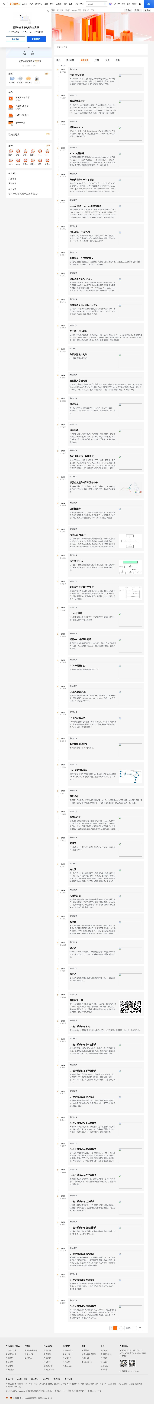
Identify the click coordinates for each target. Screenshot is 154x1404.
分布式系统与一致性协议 (82, 456)
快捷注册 (15, 39)
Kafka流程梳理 (77, 153)
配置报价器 (48, 1365)
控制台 (134, 4)
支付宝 (125, 1383)
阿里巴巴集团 (11, 1383)
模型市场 (28, 1358)
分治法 (73, 948)
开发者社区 (67, 1358)
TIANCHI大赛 (76, 10)
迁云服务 (104, 1358)
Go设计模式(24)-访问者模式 (83, 1149)
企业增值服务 (106, 1354)
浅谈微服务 (75, 509)
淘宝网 (20, 1383)
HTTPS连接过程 (78, 718)
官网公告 (104, 1362)
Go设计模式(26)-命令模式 (82, 1097)
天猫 (35, 1383)
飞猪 (82, 1383)
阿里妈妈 (75, 1383)
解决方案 (38, 4)
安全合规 (9, 1365)
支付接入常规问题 (78, 381)
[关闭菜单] (4, 4)
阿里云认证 (67, 1365)
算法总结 (74, 796)
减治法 (73, 922)
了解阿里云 (79, 4)
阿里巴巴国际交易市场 (57, 1383)
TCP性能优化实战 (78, 744)
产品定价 (47, 1362)
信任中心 (104, 1369)
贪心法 (73, 869)
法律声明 (9, 1379)
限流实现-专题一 (78, 535)
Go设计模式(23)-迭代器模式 (83, 1175)
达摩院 (131, 1383)
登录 (148, 4)
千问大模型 (29, 1354)
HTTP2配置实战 (77, 665)
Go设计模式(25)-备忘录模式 (83, 1123)
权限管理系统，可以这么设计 (84, 305)
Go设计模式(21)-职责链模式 (83, 1227)
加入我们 (68, 1379)
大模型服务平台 (31, 1350)
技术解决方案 (68, 1350)
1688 (69, 1383)
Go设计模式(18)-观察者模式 (83, 1306)
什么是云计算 (11, 1350)
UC (106, 1383)
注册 (140, 4)
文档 (123, 4)
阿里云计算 (89, 1383)
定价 (52, 4)
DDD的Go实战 (77, 75)
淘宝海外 (138, 1383)
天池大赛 (66, 1362)
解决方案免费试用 (89, 1354)
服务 (71, 4)
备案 (128, 4)
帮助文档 (66, 1354)
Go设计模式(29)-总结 (80, 1026)
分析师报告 (10, 1369)
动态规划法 (75, 896)
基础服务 (104, 1350)
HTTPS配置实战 (78, 692)
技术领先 (9, 1358)
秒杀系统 (74, 430)
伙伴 (65, 4)
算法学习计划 (76, 1000)
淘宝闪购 (17, 1386)
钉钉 (119, 1383)
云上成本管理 (49, 1369)
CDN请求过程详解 (78, 770)
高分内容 (70, 60)
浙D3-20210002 (94, 1391)
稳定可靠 (9, 1362)
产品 (31, 4)
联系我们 (57, 1379)
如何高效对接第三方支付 (82, 587)
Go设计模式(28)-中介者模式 (83, 1044)
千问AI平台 (28, 1383)
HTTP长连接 (76, 613)
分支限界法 (75, 817)
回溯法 (73, 843)
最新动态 (84, 60)
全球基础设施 (11, 1354)
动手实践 (52, 10)
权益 (46, 4)
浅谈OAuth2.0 (76, 127)
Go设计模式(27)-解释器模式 (83, 1071)
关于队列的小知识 (78, 331)
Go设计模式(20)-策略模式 (82, 1254)
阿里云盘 (9, 1386)
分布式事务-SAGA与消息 (82, 179)
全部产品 (47, 1350)
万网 (97, 1383)
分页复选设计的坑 (78, 354)
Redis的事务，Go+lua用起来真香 (85, 206)
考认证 (67, 10)
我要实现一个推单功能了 (82, 258)
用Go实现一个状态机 (80, 232)
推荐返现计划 (87, 1362)
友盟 (110, 1383)
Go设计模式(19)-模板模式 (82, 1280)
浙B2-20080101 (61, 1391)
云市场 (58, 4)
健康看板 (104, 1365)
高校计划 (85, 1358)
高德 (101, 1383)
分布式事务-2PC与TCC (81, 279)
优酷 (114, 1383)
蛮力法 (73, 974)
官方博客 (60, 10)
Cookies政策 (22, 1379)
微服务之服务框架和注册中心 (84, 482)
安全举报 (45, 1379)
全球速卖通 (42, 1383)
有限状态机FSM (77, 101)
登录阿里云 (36, 39)
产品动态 (47, 1358)
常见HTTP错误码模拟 (80, 639)
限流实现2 (75, 404)
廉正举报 (34, 1379)
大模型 (24, 4)
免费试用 (47, 1354)
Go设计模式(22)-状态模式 (82, 1201)
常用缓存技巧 (76, 561)
